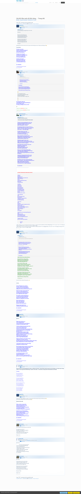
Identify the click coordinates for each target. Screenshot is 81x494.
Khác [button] (59, 2)
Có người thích (22, 27)
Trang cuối (37, 23)
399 (24, 23)
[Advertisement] (40, 10)
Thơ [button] (53, 2)
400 (26, 23)
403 (30, 23)
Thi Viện (19, 1)
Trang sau (34, 23)
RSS (64, 493)
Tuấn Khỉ (20, 71)
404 (31, 23)
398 (23, 23)
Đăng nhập (62, 2)
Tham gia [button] (56, 2)
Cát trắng (20, 365)
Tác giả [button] (50, 2)
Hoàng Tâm (21, 438)
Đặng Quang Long (22, 113)
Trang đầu (17, 23)
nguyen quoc (21, 424)
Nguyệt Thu (21, 25)
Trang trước (20, 23)
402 (28, 23)
